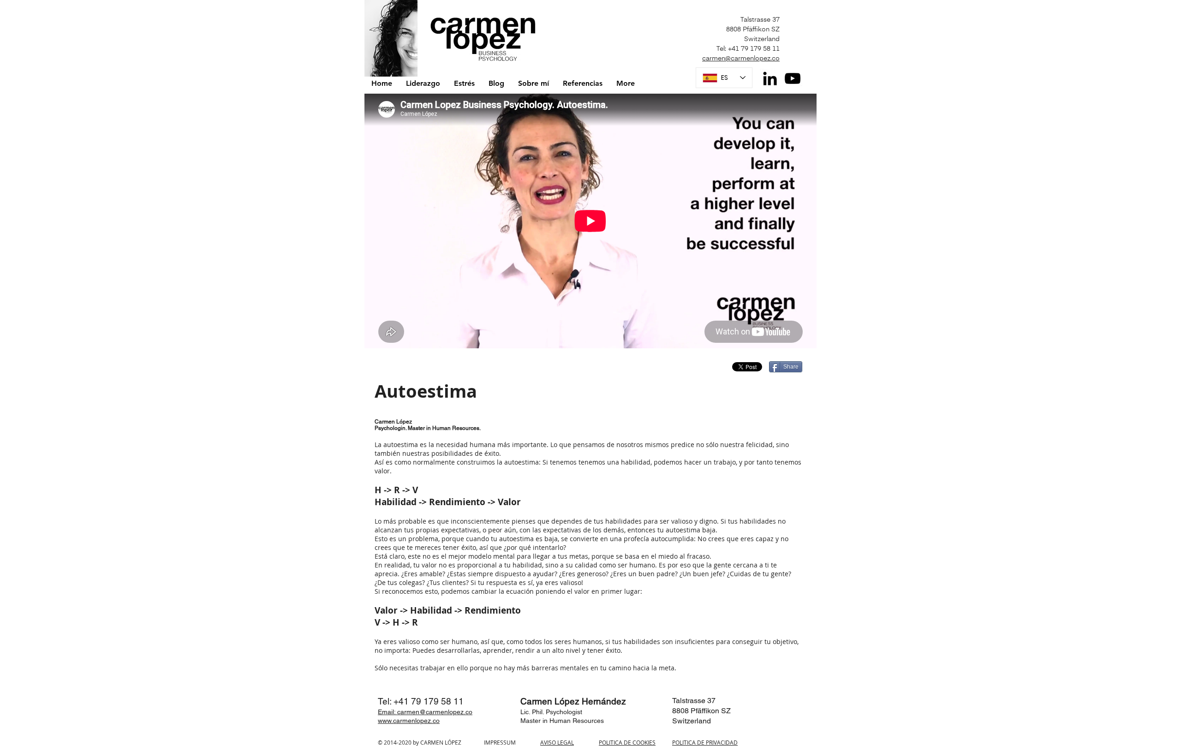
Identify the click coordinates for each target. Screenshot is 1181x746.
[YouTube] (792, 78)
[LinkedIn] (770, 78)
